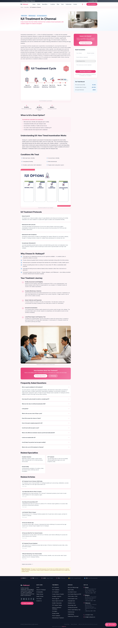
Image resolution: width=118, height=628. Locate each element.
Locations (52, 4)
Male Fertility (71, 589)
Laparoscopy (71, 614)
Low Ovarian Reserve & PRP (74, 594)
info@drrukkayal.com (90, 617)
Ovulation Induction (56, 596)
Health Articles (39, 596)
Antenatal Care (71, 600)
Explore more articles (27, 564)
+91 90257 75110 (93, 1)
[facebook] (21, 599)
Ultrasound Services (72, 607)
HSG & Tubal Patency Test (74, 609)
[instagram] (29, 599)
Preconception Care (72, 598)
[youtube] (24, 599)
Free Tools (38, 598)
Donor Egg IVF (55, 598)
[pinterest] (31, 599)
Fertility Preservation (57, 603)
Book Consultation (92, 4)
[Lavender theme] (84, 4)
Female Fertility (55, 613)
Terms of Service (74, 624)
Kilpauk (23, 1)
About (38, 4)
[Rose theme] (82, 4)
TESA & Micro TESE (72, 596)
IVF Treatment (55, 587)
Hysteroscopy (71, 612)
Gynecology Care (72, 605)
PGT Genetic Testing (57, 605)
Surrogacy (54, 611)
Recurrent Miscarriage (73, 587)
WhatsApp (53, 375)
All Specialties (39, 592)
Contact (75, 4)
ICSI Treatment (55, 589)
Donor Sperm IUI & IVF (57, 600)
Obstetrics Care (71, 603)
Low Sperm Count (72, 592)
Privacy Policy (66, 624)
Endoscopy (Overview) (73, 616)
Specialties (44, 4)
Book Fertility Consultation (85, 71)
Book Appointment (41, 375)
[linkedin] (26, 599)
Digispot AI (64, 626)
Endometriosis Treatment (58, 617)
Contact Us (39, 600)
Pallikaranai (32, 1)
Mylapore (28, 1)
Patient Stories (39, 594)
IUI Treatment (55, 592)
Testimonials (68, 4)
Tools (62, 4)
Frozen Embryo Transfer (58, 594)
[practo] (33, 599)
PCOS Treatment (56, 615)
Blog (58, 4)
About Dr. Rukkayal (41, 589)
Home (34, 4)
